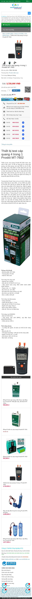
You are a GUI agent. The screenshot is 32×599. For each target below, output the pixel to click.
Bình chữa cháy (20, 593)
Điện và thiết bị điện (8, 33)
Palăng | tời (4, 596)
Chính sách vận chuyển (7, 572)
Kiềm (16, 589)
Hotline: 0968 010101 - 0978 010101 (13, 1)
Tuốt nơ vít (23, 589)
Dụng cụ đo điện (19, 33)
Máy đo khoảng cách (7, 592)
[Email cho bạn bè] (14, 94)
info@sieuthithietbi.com (10, 559)
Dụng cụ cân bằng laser (16, 592)
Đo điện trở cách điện (21, 591)
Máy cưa (10, 590)
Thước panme (13, 593)
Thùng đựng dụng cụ (14, 596)
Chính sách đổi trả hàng (7, 576)
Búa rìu (13, 587)
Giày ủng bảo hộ (25, 595)
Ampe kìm (14, 591)
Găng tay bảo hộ (18, 595)
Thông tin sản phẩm (7, 144)
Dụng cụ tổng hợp (9, 589)
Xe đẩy (8, 596)
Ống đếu (19, 589)
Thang (7, 595)
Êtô (14, 589)
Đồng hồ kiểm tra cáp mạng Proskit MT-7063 (15, 456)
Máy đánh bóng (15, 590)
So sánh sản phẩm (6, 95)
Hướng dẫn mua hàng (7, 579)
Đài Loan (16, 72)
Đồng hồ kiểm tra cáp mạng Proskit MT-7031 (15, 429)
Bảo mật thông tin (6, 570)
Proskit (11, 72)
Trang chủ (7, 24)
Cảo (16, 587)
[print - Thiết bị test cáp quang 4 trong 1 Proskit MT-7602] (12, 94)
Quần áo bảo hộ (11, 595)
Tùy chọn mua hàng (8, 29)
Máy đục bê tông (22, 590)
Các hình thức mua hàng (8, 583)
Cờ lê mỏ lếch (20, 587)
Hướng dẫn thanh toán (7, 581)
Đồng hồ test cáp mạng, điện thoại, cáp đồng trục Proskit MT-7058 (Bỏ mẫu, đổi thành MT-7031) (15, 401)
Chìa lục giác (9, 587)
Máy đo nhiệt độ (24, 592)
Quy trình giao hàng (6, 574)
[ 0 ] (28, 1)
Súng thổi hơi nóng (8, 591)
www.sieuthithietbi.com (24, 559)
